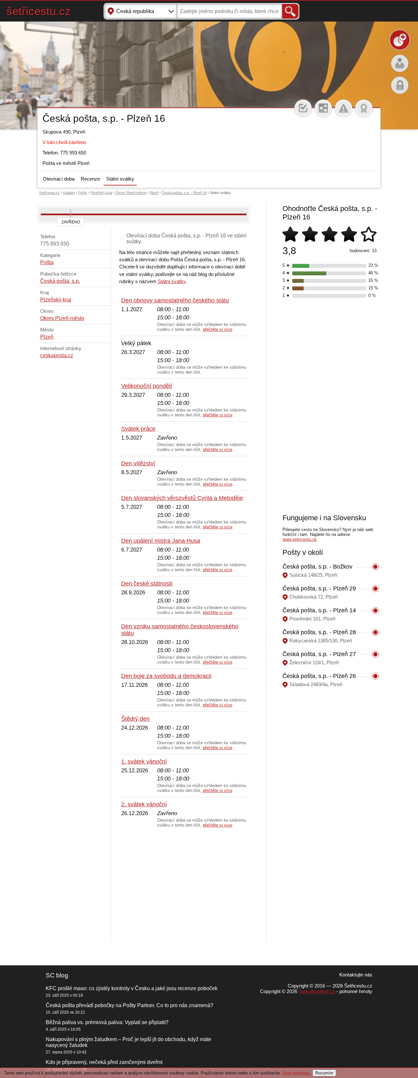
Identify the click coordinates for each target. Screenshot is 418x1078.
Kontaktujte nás (355, 974)
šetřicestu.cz (39, 11)
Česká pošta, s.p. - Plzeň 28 (319, 632)
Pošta (47, 262)
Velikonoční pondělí (146, 386)
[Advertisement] (184, 885)
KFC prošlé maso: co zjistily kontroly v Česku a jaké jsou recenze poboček (131, 988)
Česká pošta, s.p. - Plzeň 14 (319, 610)
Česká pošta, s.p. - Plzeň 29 (319, 588)
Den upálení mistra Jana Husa (160, 541)
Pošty (82, 193)
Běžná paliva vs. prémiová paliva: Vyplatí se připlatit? (107, 1022)
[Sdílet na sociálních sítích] (323, 108)
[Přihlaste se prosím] (303, 108)
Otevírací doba (58, 179)
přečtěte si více (217, 329)
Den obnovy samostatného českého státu (175, 300)
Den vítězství (138, 463)
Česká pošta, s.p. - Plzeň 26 (319, 676)
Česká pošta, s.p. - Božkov (317, 566)
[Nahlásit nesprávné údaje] (343, 108)
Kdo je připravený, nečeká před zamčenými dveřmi (104, 1062)
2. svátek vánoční (144, 804)
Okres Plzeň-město (130, 193)
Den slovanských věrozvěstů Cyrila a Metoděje (182, 498)
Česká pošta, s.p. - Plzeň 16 (184, 193)
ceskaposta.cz (56, 355)
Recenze (90, 179)
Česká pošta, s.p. (60, 281)
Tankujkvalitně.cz (316, 991)
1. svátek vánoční (144, 761)
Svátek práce (138, 429)
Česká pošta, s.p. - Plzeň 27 (319, 654)
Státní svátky (120, 179)
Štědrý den (135, 719)
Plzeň (154, 193)
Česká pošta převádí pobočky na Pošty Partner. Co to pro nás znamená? (129, 1005)
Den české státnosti (146, 583)
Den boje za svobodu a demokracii (166, 676)
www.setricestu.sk (299, 539)
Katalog (69, 193)
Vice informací (296, 1072)
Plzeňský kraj (101, 193)
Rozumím (324, 1072)
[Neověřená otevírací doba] (363, 108)
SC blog (57, 975)
